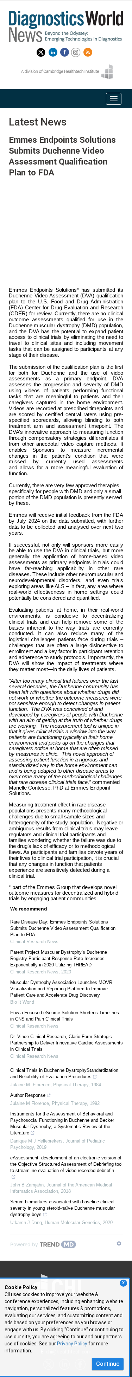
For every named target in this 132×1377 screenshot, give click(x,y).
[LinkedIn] (54, 51)
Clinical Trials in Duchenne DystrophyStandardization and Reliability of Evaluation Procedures (64, 1073)
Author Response (27, 1095)
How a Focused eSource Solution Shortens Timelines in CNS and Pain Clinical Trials (64, 1016)
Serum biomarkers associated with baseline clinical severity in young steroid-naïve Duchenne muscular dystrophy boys (62, 1208)
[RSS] (88, 51)
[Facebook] (65, 51)
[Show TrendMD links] (119, 1243)
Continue (107, 1363)
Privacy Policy (72, 1343)
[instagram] (76, 51)
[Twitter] (40, 51)
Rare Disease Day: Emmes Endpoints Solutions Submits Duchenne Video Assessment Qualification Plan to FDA (62, 928)
